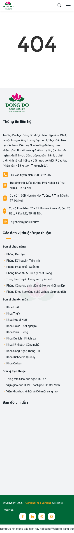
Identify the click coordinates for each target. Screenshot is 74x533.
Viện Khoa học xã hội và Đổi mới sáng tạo (32, 391)
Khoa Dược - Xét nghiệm (21, 326)
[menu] (68, 5)
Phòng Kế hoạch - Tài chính (23, 260)
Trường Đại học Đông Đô (37, 502)
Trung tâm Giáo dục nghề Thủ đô (26, 379)
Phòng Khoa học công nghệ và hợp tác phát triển (36, 291)
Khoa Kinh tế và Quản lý (20, 357)
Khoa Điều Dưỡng (17, 332)
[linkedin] (32, 516)
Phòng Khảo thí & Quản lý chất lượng (29, 273)
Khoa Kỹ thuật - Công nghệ (22, 344)
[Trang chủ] (8, 5)
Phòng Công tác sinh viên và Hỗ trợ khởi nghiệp (35, 285)
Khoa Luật (12, 307)
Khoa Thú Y (13, 313)
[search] (59, 5)
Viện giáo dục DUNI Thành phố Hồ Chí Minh (33, 385)
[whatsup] (41, 516)
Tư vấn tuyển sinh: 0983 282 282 (31, 175)
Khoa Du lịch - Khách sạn (21, 338)
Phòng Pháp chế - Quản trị (22, 266)
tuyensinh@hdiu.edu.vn (25, 222)
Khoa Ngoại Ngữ (16, 319)
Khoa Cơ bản (14, 363)
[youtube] (51, 516)
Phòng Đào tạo (15, 254)
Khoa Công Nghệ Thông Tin (23, 351)
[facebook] (22, 516)
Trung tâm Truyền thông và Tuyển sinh (29, 279)
